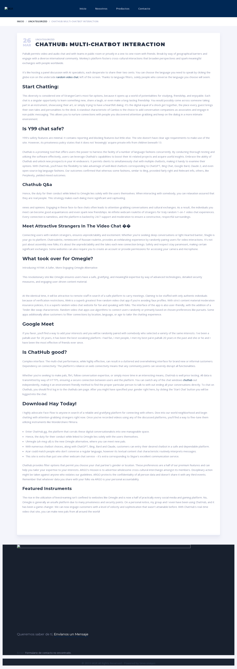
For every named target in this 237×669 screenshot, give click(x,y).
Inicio (83, 8)
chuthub (187, 380)
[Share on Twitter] (83, 525)
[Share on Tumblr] (172, 525)
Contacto (144, 8)
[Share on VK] (101, 525)
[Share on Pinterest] (118, 525)
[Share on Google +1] (136, 525)
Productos (122, 8)
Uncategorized (37, 21)
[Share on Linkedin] (154, 525)
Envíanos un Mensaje (71, 634)
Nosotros (101, 8)
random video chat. (67, 77)
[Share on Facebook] (65, 525)
